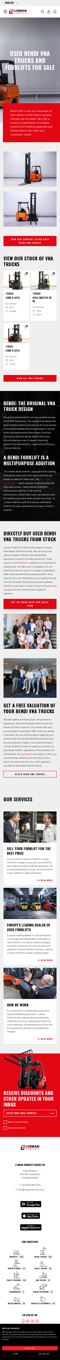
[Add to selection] (26, 274)
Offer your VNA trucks (30, 774)
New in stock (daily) (18, 1121)
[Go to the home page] (18, 11)
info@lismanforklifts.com (31, 1189)
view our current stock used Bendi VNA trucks (30, 241)
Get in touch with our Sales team (30, 604)
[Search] (43, 12)
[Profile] (49, 12)
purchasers (27, 754)
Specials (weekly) (17, 1127)
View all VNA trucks (30, 378)
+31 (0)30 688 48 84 (31, 1184)
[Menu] (5, 12)
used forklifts (20, 562)
